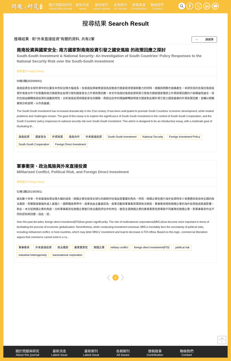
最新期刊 (101, 6)
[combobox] (204, 39)
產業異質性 (81, 247)
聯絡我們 (157, 6)
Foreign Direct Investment (70, 144)
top (222, 340)
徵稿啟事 (139, 6)
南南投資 (24, 136)
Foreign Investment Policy (184, 136)
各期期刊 (120, 6)
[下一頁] (122, 277)
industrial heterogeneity (33, 255)
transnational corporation (67, 255)
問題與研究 (27, 6)
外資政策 (57, 136)
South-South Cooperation (34, 144)
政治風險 (62, 247)
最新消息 (82, 6)
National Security (152, 136)
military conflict (119, 247)
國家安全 (40, 136)
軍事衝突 (24, 247)
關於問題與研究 (60, 6)
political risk (182, 247)
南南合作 (74, 136)
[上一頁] (109, 277)
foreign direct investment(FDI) (151, 247)
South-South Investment (122, 136)
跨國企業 (99, 247)
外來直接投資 (94, 136)
